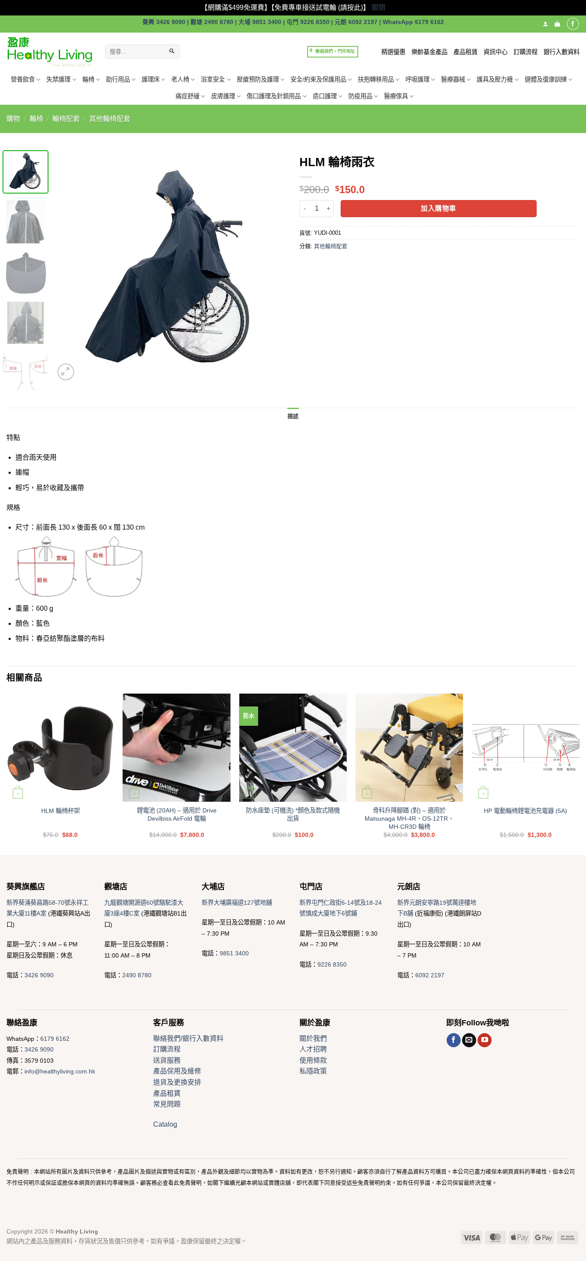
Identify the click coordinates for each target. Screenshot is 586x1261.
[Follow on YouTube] (484, 1040)
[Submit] (172, 52)
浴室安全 (213, 79)
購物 (13, 118)
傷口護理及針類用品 (274, 96)
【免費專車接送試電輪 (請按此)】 (320, 7)
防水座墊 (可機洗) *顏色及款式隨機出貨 (293, 814)
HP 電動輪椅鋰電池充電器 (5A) (525, 810)
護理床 (151, 79)
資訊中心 (495, 51)
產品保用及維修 (177, 1071)
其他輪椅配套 (109, 118)
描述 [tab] (293, 416)
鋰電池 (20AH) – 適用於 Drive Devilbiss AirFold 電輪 (177, 814)
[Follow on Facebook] (573, 24)
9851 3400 (234, 953)
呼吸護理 (417, 79)
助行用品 (118, 79)
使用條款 (313, 1060)
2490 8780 (136, 975)
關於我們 (313, 1038)
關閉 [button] (378, 7)
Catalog (165, 1124)
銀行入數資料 (562, 51)
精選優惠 (393, 51)
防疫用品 (360, 96)
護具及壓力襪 (495, 79)
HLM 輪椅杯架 (60, 810)
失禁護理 (58, 79)
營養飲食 (23, 79)
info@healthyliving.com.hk (59, 1071)
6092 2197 (429, 975)
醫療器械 (453, 79)
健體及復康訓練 (546, 79)
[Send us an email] (469, 1040)
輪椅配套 (66, 118)
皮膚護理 (223, 96)
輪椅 (88, 79)
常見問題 (167, 1104)
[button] (557, 23)
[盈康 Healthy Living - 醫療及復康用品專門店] (49, 52)
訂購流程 (526, 51)
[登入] (545, 23)
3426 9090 (39, 975)
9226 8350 (332, 964)
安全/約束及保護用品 (318, 79)
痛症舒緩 (187, 96)
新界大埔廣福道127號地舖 (237, 902)
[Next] (271, 266)
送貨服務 (167, 1060)
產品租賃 (465, 51)
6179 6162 (54, 1038)
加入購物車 (438, 208)
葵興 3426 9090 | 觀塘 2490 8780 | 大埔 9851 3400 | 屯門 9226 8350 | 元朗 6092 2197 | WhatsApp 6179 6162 (293, 22)
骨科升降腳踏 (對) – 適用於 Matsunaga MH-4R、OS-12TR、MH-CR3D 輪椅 (409, 818)
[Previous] (70, 266)
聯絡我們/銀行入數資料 (188, 1038)
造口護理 (325, 96)
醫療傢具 (396, 96)
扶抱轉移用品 (376, 79)
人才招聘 (313, 1049)
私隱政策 (313, 1071)
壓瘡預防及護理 (258, 79)
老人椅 (180, 79)
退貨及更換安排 (177, 1082)
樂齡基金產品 (429, 51)
